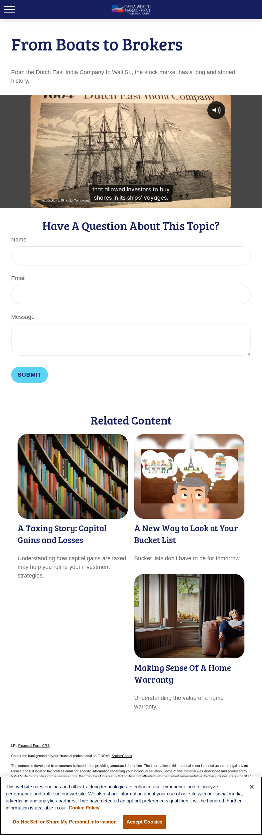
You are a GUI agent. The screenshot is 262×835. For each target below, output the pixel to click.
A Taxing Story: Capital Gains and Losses (62, 534)
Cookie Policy (84, 807)
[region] (131, 806)
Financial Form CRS (34, 745)
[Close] (252, 787)
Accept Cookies (144, 821)
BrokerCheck (122, 756)
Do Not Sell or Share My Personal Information (65, 821)
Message (23, 317)
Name (19, 239)
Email (18, 278)
